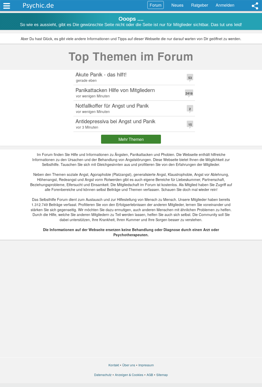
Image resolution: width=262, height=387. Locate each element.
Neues (177, 5)
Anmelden (225, 5)
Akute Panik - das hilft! (101, 74)
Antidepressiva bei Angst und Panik (115, 121)
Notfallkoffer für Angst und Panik (112, 105)
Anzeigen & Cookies (129, 374)
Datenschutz (103, 374)
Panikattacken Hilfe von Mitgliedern (115, 90)
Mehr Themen (131, 139)
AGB (150, 374)
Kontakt (113, 365)
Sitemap (162, 374)
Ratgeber (199, 5)
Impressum (146, 365)
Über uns (128, 365)
